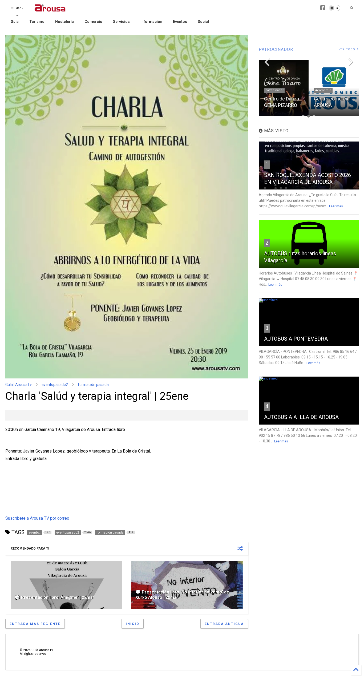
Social (203, 21)
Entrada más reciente (35, 624)
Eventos (180, 21)
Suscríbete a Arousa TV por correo (37, 518)
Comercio (93, 21)
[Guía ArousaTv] (50, 10)
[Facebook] (322, 8)
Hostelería (64, 21)
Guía (15, 21)
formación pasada (93, 384)
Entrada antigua (224, 624)
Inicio (132, 624)
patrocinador (274, 90)
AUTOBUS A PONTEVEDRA (296, 339)
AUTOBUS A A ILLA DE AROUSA (301, 417)
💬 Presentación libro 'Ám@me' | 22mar (55, 597)
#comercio (323, 90)
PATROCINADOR (276, 49)
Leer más (336, 206)
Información (151, 21)
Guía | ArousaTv (18, 384)
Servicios (121, 21)
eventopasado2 (55, 384)
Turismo (37, 21)
